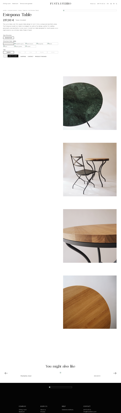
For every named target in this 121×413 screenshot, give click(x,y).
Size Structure (7, 35)
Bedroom (22, 412)
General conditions (67, 409)
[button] (6, 373)
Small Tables (22, 10)
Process (42, 412)
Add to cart (13, 56)
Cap (4, 49)
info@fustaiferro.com (89, 412)
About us (43, 409)
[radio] (8, 38)
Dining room (12, 10)
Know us (93, 3)
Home (5, 10)
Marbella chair (26, 376)
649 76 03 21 (101, 3)
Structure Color (7, 41)
